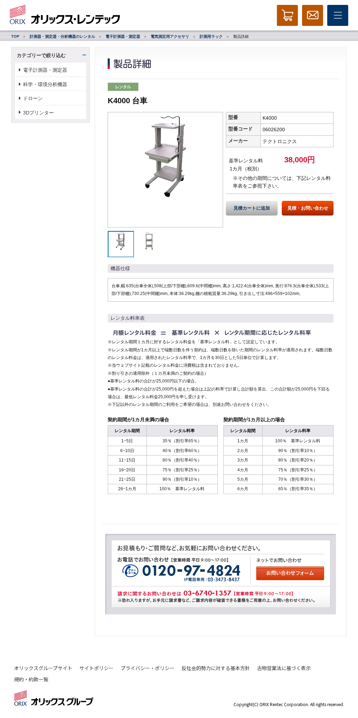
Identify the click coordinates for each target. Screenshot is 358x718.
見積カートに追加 (252, 208)
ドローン (33, 98)
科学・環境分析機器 (45, 84)
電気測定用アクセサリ (170, 36)
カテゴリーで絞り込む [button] (41, 55)
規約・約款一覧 (31, 679)
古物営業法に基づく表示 (284, 667)
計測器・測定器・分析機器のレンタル (62, 36)
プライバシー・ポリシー (147, 667)
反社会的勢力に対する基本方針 (215, 667)
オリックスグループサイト (43, 667)
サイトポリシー (96, 667)
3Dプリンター (38, 112)
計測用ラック (211, 36)
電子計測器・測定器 (123, 36)
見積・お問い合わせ (307, 208)
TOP (15, 36)
